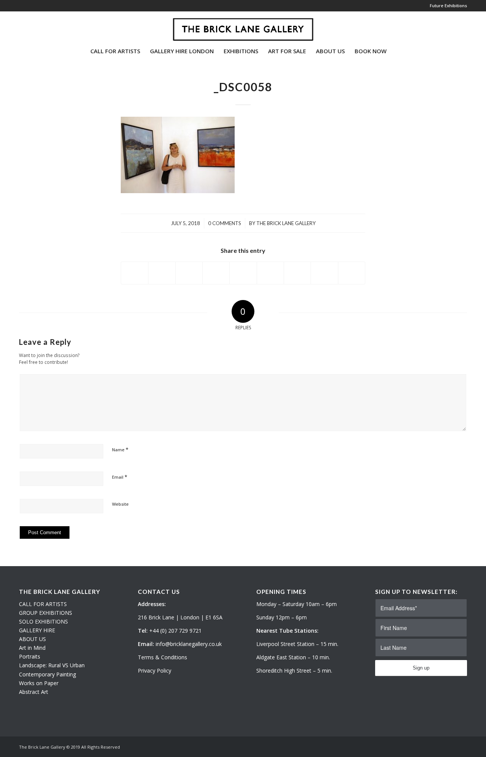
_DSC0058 (243, 87)
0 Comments (224, 223)
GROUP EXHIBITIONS (45, 612)
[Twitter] (21, 26)
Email (119, 476)
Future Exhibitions (448, 5)
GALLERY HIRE (37, 630)
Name (120, 449)
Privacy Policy (154, 670)
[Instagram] (32, 26)
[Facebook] (44, 26)
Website (120, 504)
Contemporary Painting (47, 674)
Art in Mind (32, 647)
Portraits (29, 656)
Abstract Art (33, 691)
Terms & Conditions (162, 657)
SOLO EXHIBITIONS (43, 621)
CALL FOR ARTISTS (43, 604)
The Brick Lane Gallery (286, 223)
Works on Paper (38, 683)
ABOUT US (32, 639)
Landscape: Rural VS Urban (52, 665)
